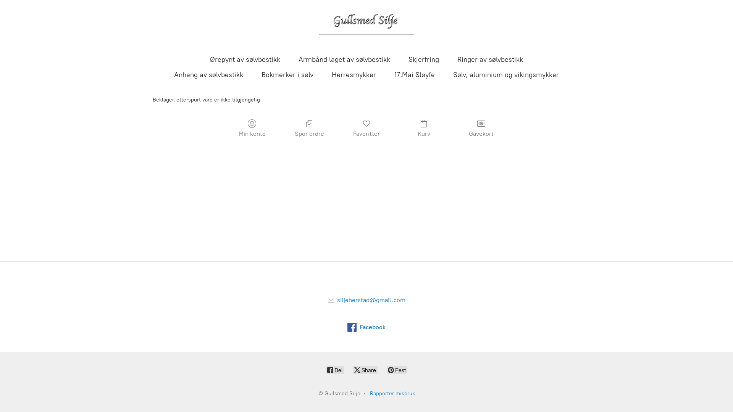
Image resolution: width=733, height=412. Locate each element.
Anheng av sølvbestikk (208, 75)
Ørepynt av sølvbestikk (245, 59)
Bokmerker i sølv (287, 75)
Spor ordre (309, 133)
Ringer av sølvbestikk (490, 59)
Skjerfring (423, 59)
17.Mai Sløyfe (414, 75)
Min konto (252, 133)
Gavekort (481, 133)
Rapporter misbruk (392, 393)
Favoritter (366, 133)
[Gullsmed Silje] (366, 20)
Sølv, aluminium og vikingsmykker (506, 75)
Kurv (424, 133)
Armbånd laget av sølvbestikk (344, 59)
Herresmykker (354, 75)
